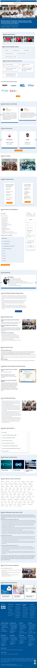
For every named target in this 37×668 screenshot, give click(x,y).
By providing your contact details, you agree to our (31, 242)
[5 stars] (10, 110)
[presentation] (1, 115)
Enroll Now (9, 202)
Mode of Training (29, 230)
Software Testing (32, 609)
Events (26, 659)
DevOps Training (17, 606)
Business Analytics (18, 612)
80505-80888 (4, 629)
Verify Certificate (13, 660)
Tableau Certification (25, 609)
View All (18, 96)
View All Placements (18, 150)
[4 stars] (4, 26)
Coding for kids (32, 617)
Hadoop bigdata (25, 607)
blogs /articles (5, 660)
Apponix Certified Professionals (20, 659)
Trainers (9, 660)
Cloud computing (10, 610)
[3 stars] (3, 26)
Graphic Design (32, 612)
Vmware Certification (26, 613)
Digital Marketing (10, 606)
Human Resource (17, 614)
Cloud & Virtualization (11, 613)
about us (5, 658)
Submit (30, 246)
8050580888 (31, 631)
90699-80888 (22, 631)
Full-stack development (10, 609)
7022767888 (31, 642)
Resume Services (18, 660)
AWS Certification (25, 610)
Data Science (10, 612)
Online (28, 234)
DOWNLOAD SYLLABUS (5, 264)
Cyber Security (10, 615)
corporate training (14, 658)
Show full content (18, 311)
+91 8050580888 (29, 214)
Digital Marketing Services (25, 660)
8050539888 (21, 640)
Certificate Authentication (20, 658)
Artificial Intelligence (33, 614)
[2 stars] (2, 26)
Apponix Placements (7, 659)
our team (2, 658)
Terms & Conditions (30, 659)
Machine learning (17, 609)
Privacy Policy (29, 243)
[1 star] (1, 26)
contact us (9, 658)
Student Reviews (12, 659)
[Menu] (1, 3)
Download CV (31, 660)
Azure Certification (25, 612)
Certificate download (28, 658)
